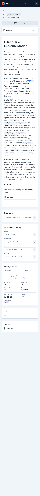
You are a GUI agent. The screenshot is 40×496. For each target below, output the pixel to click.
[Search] (31, 3)
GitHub (6, 315)
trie (3, 14)
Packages (6, 11)
